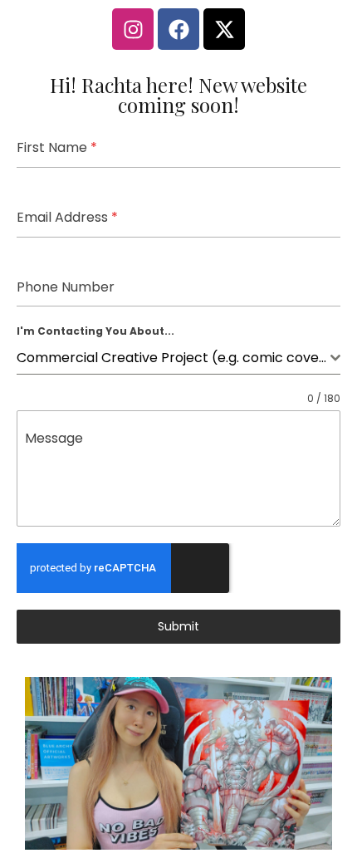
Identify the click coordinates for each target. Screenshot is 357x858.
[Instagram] (133, 29)
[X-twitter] (224, 29)
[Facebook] (178, 29)
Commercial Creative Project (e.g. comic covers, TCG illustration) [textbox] (173, 357)
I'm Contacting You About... (95, 331)
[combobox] (178, 358)
